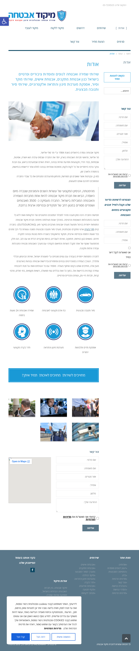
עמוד (120, 53)
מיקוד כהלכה (88, 575)
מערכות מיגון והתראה (84, 578)
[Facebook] (32, 570)
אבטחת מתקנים (86, 568)
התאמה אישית (63, 636)
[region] (44, 620)
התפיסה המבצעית (117, 571)
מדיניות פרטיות (119, 578)
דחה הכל (40, 636)
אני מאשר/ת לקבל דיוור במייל (120, 255)
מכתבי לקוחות (87, 593)
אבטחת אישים (87, 564)
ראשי (128, 53)
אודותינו (122, 564)
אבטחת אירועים (86, 586)
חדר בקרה (89, 229)
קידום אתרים (27, 644)
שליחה (90, 528)
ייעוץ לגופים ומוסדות (116, 568)
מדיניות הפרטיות (52, 628)
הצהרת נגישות (119, 586)
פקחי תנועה (88, 589)
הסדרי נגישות (119, 589)
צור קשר (122, 582)
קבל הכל (21, 636)
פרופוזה (11, 644)
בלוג (124, 575)
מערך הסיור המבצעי (84, 571)
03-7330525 (108, 5)
